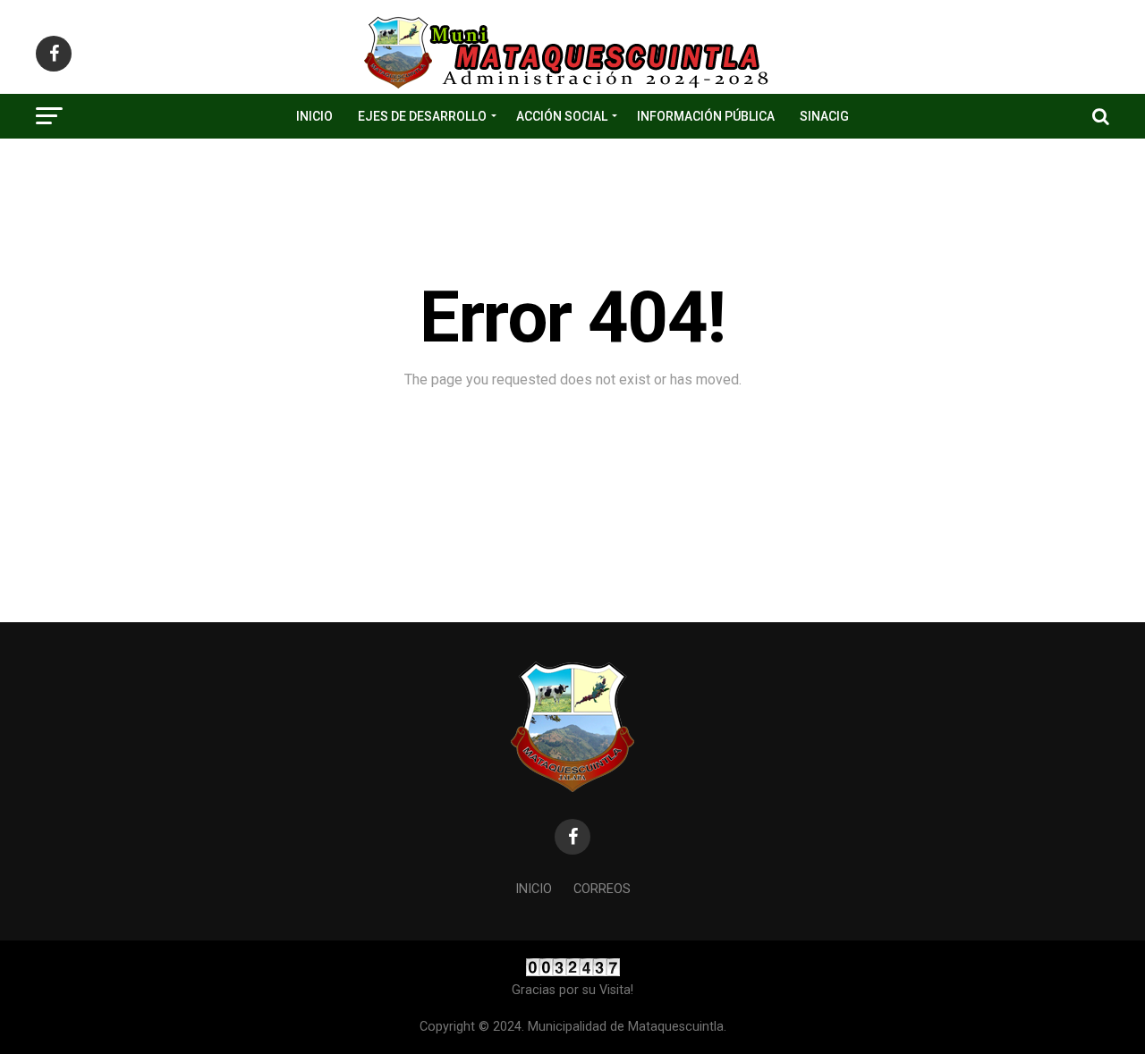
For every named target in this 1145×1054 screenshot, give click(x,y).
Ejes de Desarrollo (422, 116)
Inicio (314, 116)
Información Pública (706, 116)
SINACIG (824, 116)
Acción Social (561, 116)
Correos (602, 889)
